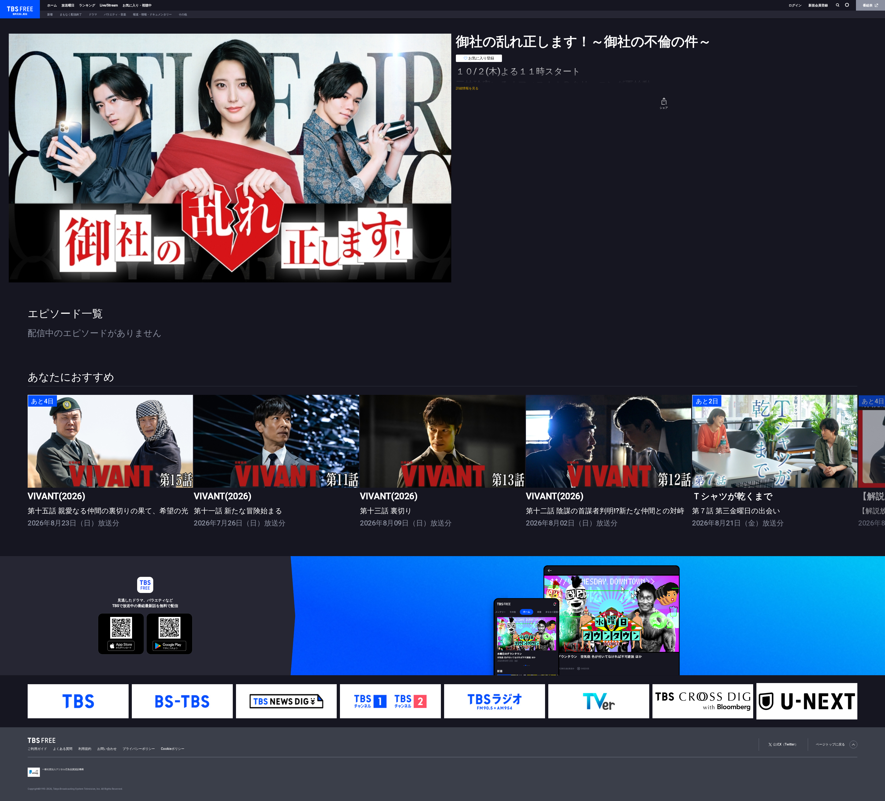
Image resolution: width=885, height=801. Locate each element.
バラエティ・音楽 (115, 14)
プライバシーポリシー (139, 749)
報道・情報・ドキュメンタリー (152, 14)
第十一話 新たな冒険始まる (238, 511)
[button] (857, 467)
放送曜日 (68, 5)
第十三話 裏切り (386, 511)
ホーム (52, 5)
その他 (183, 14)
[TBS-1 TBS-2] (390, 701)
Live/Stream (109, 5)
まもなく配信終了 (71, 14)
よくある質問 (62, 749)
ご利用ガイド (37, 749)
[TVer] (598, 701)
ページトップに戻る (830, 744)
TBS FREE (12, 8)
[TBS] (78, 701)
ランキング (87, 5)
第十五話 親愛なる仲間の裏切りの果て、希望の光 (108, 511)
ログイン (795, 5)
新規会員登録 (818, 5)
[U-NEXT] (806, 701)
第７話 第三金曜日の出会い (736, 511)
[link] (110, 441)
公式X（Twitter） (785, 744)
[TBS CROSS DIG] (702, 701)
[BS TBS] (182, 701)
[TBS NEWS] (286, 701)
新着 (50, 14)
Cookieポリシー (172, 749)
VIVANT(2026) (56, 496)
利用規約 (84, 749)
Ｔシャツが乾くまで (732, 496)
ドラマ (93, 14)
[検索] (838, 5)
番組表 (868, 5)
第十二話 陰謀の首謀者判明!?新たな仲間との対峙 (605, 511)
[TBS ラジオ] (494, 701)
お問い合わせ (107, 749)
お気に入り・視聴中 (137, 5)
